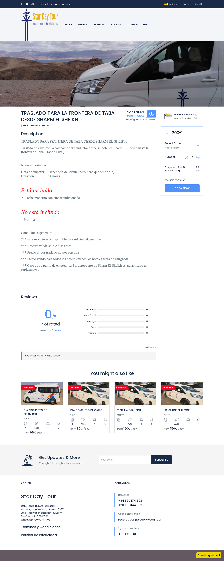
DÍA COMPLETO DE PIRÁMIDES (35, 412)
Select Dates (173, 143)
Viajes (115, 24)
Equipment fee (174, 167)
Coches (131, 24)
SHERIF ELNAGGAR (184, 114)
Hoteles (99, 24)
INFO (146, 24)
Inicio (68, 24)
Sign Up (199, 4)
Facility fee (171, 170)
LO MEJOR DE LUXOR (177, 410)
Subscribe (161, 460)
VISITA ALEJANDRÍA (129, 410)
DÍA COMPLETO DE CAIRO (86, 410)
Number (170, 157)
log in (40, 355)
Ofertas (82, 24)
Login (186, 4)
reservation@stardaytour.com (55, 4)
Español (171, 4)
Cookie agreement (209, 555)
